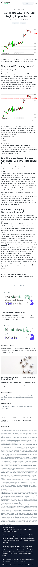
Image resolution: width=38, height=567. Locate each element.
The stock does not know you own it (13, 312)
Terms (24, 415)
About (2, 415)
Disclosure (3, 420)
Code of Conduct (27, 417)
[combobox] (28, 3)
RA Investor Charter (16, 420)
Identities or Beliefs (8, 345)
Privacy (3, 417)
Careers (14, 415)
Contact (14, 417)
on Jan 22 (4, 245)
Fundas (23, 23)
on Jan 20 (32, 61)
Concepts (15, 23)
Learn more (16, 397)
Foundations (19, 9)
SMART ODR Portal (5, 422)
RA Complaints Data (27, 420)
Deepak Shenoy (14, 20)
